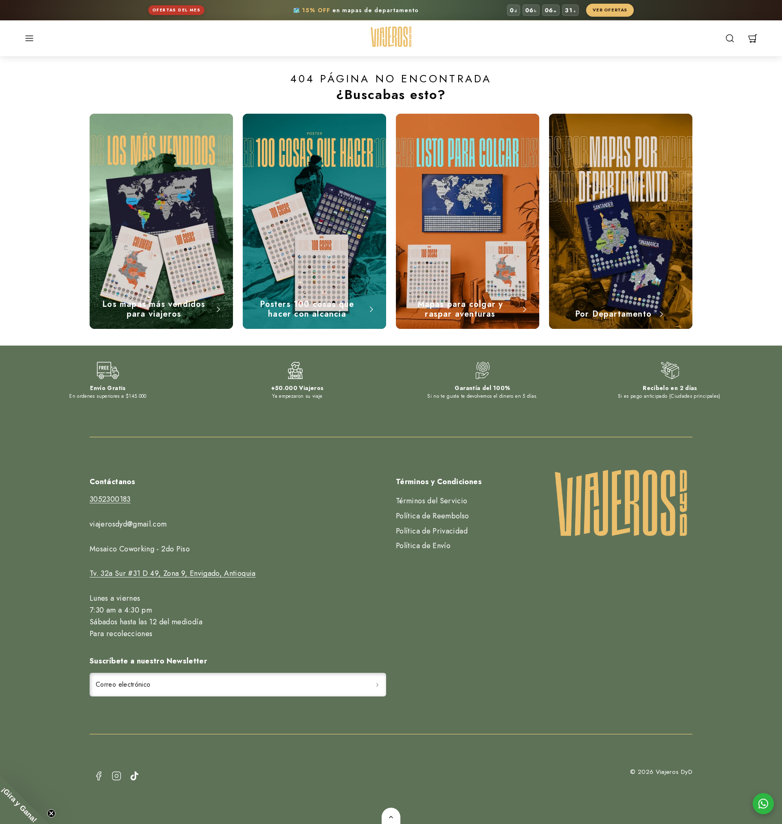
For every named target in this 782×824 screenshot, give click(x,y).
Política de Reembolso (432, 516)
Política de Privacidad (432, 531)
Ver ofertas (610, 10)
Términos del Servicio (432, 501)
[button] (29, 38)
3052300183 (110, 499)
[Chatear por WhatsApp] (763, 803)
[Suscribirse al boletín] (377, 684)
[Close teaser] (51, 813)
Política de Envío (423, 545)
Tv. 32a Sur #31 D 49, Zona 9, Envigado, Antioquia (173, 573)
